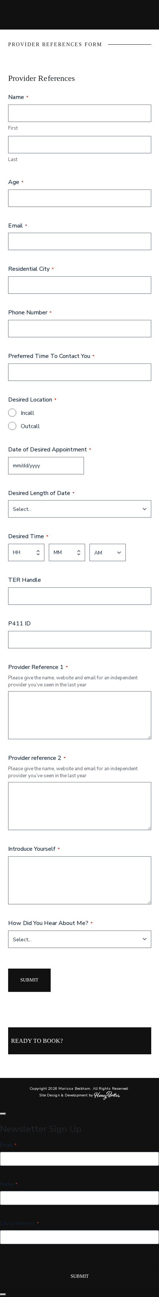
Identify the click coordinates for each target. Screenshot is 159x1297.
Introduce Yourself (34, 849)
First (13, 128)
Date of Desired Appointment (49, 450)
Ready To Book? (37, 1041)
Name (8, 1184)
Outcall (30, 426)
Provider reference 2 (36, 758)
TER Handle (24, 580)
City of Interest (19, 1223)
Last (12, 159)
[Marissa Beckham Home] (79, 14)
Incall (27, 413)
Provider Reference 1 (38, 667)
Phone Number (29, 312)
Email (17, 226)
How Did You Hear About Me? (50, 923)
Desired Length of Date (41, 493)
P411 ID (19, 624)
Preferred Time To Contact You (51, 356)
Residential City (31, 269)
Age (15, 182)
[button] (3, 1114)
